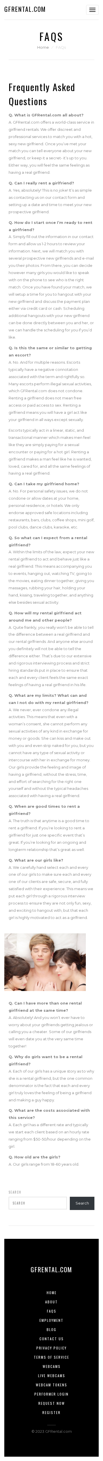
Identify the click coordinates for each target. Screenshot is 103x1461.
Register (51, 1412)
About (51, 1301)
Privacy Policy (51, 1347)
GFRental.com (25, 9)
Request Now (51, 1403)
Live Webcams (51, 1375)
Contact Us (51, 1338)
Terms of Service (51, 1357)
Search (15, 1192)
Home (43, 47)
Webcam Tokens (51, 1384)
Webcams (52, 1366)
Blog (51, 1329)
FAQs (51, 1311)
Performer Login (51, 1394)
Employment (51, 1320)
